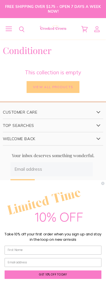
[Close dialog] (103, 183)
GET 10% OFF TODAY (53, 274)
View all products (53, 87)
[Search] (17, 29)
